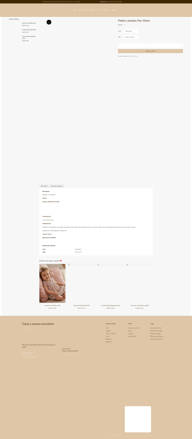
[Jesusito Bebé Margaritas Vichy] (111, 265)
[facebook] (137, 1)
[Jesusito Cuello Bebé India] (52, 265)
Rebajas (125, 56)
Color (119, 31)
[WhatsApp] (77, 178)
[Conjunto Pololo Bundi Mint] (81, 265)
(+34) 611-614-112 (73, 351)
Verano (129, 56)
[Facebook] (73, 178)
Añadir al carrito (150, 51)
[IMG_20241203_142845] (71, 96)
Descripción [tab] (44, 186)
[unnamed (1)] (138, 407)
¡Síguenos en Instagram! (49, 194)
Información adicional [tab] (57, 186)
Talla (119, 37)
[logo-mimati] (18, 4)
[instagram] (24, 361)
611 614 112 (68, 1)
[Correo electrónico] (81, 178)
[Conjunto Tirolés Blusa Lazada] (140, 265)
